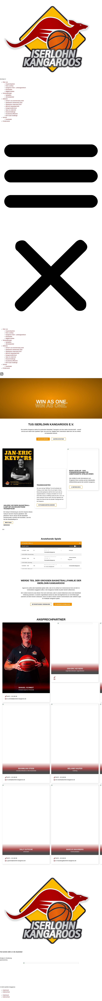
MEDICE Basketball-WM (12, 106)
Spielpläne (8, 95)
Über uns (5, 82)
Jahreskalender (10, 97)
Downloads (9, 119)
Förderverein (6, 121)
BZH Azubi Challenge (11, 115)
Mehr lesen (8, 522)
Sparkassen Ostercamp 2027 (14, 104)
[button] (51, 225)
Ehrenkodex (9, 89)
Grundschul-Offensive (12, 113)
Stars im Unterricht (11, 110)
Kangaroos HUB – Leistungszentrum (16, 87)
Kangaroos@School (11, 108)
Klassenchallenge (10, 112)
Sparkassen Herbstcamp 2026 (14, 102)
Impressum (6, 990)
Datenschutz (6, 992)
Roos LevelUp (9, 86)
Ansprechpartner (10, 84)
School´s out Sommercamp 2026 (15, 100)
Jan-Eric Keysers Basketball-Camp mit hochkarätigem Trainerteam (16, 507)
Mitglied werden (10, 91)
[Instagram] (1, 374)
